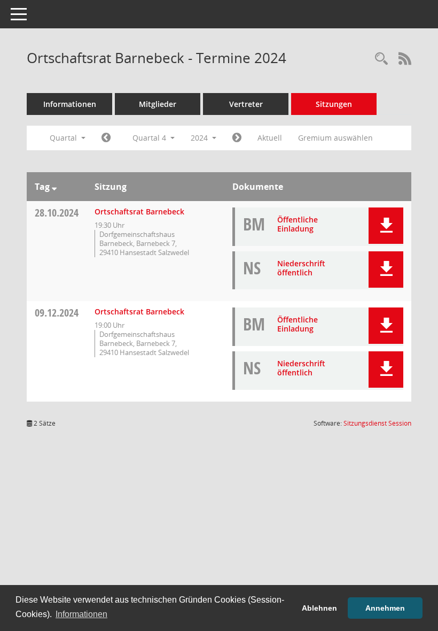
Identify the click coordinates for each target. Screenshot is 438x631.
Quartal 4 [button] (150, 138)
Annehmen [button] (385, 608)
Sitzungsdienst (377, 423)
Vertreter (246, 104)
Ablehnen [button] (319, 608)
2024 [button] (200, 138)
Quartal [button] (64, 138)
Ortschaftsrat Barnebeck (139, 211)
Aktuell (269, 138)
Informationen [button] (81, 614)
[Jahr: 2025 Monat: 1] (236, 138)
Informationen (69, 104)
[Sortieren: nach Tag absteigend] (54, 187)
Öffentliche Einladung (297, 224)
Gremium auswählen (335, 138)
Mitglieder (157, 104)
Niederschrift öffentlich (301, 268)
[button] (386, 225)
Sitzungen (334, 104)
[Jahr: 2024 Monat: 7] (106, 138)
